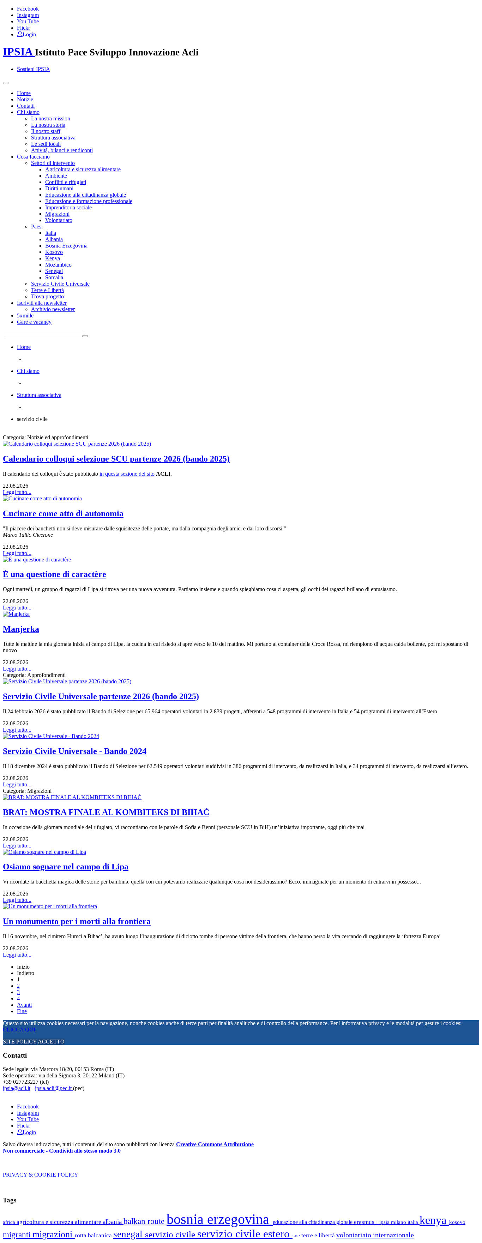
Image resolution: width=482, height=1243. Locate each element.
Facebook (28, 9)
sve (297, 1235)
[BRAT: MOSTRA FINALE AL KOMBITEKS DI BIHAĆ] (72, 797)
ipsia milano (393, 1222)
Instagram (28, 15)
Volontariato (58, 220)
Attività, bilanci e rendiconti (62, 150)
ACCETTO (51, 1042)
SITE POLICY (20, 1042)
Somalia (54, 277)
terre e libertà (318, 1235)
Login (29, 34)
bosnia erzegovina (220, 1219)
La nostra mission (50, 118)
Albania (54, 239)
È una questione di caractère (54, 574)
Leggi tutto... (17, 492)
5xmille (25, 316)
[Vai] (85, 336)
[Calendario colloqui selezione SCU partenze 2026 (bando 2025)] (77, 444)
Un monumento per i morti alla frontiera (77, 921)
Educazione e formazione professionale (88, 201)
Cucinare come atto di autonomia (63, 513)
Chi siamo (28, 112)
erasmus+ (366, 1222)
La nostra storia (48, 125)
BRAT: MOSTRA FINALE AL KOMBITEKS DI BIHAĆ (106, 812)
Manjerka (21, 629)
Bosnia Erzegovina (66, 246)
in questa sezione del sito (127, 474)
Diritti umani (59, 188)
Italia (50, 233)
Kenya (52, 258)
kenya (434, 1220)
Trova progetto (47, 296)
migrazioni (53, 1234)
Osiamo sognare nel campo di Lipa (65, 866)
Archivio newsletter (53, 309)
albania (113, 1221)
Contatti (26, 106)
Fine (22, 1011)
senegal (129, 1234)
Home (24, 93)
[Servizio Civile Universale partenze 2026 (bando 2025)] (67, 681)
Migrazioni (57, 214)
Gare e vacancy (34, 322)
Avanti (24, 1005)
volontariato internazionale (375, 1235)
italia (414, 1222)
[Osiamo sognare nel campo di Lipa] (44, 852)
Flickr (23, 28)
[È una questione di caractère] (37, 560)
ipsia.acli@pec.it (54, 1088)
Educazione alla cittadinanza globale (85, 195)
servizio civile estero (245, 1233)
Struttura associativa (53, 138)
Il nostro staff (45, 131)
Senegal (54, 271)
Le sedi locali (46, 144)
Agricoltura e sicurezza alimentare (83, 169)
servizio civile (171, 1234)
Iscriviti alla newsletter (42, 303)
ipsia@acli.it (16, 1088)
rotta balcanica (94, 1235)
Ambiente (56, 176)
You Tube (28, 21)
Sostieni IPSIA (33, 69)
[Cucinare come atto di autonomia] (42, 498)
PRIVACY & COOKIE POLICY (40, 1175)
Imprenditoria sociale (68, 207)
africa (10, 1222)
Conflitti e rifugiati (65, 182)
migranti (17, 1234)
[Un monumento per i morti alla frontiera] (50, 906)
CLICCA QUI (19, 1030)
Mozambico (58, 265)
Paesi (37, 227)
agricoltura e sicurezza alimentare (60, 1222)
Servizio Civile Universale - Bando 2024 (74, 751)
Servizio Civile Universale (60, 284)
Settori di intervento (53, 163)
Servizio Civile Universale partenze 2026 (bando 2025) (101, 696)
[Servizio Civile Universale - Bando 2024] (51, 736)
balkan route (145, 1221)
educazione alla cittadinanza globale (313, 1222)
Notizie (25, 99)
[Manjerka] (16, 614)
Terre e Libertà (47, 290)
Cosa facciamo (33, 157)
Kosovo (54, 252)
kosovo (457, 1222)
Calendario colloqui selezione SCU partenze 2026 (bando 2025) (116, 458)
